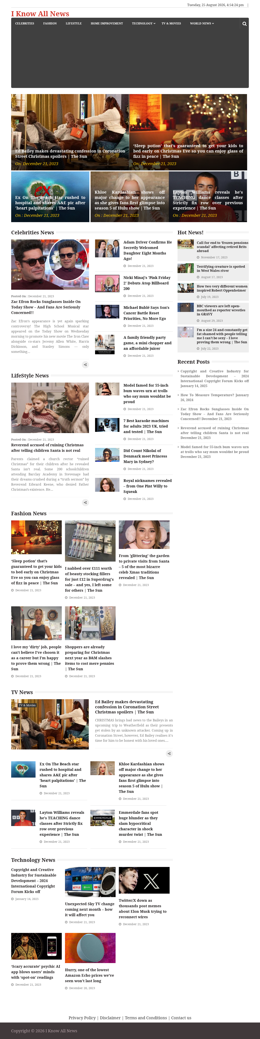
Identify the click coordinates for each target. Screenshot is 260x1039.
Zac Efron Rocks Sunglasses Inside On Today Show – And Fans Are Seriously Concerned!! (46, 307)
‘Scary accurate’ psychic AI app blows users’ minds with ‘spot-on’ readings (35, 972)
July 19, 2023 (210, 297)
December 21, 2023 (41, 296)
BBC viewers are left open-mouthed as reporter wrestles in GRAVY (221, 310)
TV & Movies (171, 23)
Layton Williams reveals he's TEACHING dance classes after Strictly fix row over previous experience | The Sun (208, 200)
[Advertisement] (132, 59)
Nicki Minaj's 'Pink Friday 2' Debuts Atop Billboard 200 (147, 283)
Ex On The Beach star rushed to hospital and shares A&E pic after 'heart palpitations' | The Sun (50, 203)
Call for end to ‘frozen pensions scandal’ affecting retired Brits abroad (222, 246)
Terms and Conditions (146, 1017)
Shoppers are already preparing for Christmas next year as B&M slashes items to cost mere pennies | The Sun (89, 657)
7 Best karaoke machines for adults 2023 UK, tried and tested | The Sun (146, 426)
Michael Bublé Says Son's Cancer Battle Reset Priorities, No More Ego (146, 313)
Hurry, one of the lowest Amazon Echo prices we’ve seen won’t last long (89, 975)
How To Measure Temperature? (207, 395)
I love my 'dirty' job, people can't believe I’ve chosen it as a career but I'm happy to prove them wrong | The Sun (36, 657)
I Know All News (40, 14)
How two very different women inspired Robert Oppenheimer (222, 288)
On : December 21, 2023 (37, 215)
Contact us (181, 1017)
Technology (142, 23)
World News (200, 23)
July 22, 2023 (210, 348)
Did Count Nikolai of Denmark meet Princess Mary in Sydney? (145, 456)
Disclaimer (110, 1017)
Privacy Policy (82, 1017)
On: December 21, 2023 (36, 163)
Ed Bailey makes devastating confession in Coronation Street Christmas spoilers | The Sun (70, 153)
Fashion (50, 23)
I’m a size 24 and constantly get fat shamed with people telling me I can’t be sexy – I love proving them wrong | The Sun (222, 336)
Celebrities (24, 23)
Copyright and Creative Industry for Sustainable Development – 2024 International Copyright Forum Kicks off (33, 880)
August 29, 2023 (212, 321)
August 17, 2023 (212, 277)
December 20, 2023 (82, 988)
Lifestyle (74, 23)
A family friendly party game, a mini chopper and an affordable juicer (148, 343)
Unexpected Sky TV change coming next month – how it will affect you (89, 909)
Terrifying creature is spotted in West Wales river (221, 268)
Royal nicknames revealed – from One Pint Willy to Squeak (148, 486)
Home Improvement (107, 23)
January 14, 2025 (27, 899)
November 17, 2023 (214, 257)
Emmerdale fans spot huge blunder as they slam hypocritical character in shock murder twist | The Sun (140, 823)
